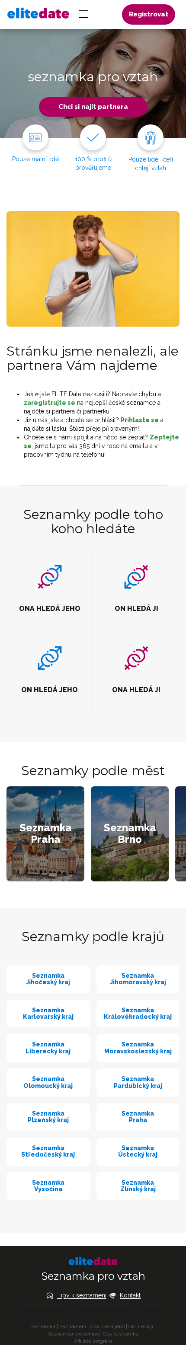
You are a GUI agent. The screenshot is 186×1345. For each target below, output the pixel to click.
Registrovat (148, 14)
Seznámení (72, 1326)
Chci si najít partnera (93, 107)
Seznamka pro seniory (74, 1334)
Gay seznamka (120, 1334)
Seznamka (42, 1326)
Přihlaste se (140, 420)
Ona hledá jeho (107, 1326)
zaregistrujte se (49, 402)
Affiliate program (93, 1341)
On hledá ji (140, 1326)
